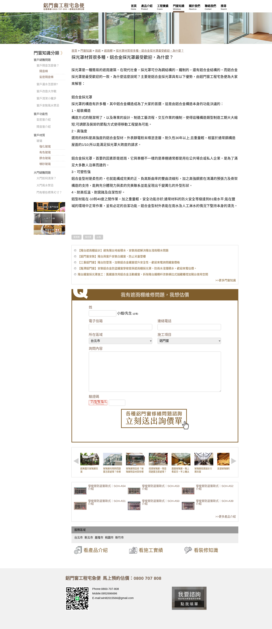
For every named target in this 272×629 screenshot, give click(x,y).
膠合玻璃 (45, 158)
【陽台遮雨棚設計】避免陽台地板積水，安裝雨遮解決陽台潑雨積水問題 (123, 250)
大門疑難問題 (42, 172)
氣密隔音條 (46, 77)
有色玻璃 (45, 152)
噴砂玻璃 (45, 164)
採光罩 (88, 237)
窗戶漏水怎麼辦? (47, 84)
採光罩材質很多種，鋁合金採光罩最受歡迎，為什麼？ (150, 50)
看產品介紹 (95, 550)
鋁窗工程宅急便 (63, 6)
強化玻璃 (45, 146)
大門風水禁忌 (45, 185)
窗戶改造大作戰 (46, 91)
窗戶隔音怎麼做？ (48, 65)
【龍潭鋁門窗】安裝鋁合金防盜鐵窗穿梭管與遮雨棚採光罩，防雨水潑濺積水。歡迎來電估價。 (137, 268)
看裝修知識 (206, 550)
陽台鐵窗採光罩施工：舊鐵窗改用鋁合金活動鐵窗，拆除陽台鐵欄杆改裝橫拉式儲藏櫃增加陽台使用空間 (143, 274)
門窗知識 (86, 50)
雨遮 (98, 50)
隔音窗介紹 (44, 126)
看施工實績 (151, 550)
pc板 (99, 237)
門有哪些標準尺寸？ (49, 192)
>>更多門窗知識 (225, 280)
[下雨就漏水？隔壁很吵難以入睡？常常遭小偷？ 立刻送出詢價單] (155, 419)
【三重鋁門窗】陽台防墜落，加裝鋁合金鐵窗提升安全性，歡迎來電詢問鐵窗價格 (129, 262)
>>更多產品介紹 (225, 516)
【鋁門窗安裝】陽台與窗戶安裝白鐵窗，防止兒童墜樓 (112, 256)
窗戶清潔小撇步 (46, 98)
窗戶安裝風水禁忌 (48, 105)
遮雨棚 (108, 50)
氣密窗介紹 (44, 119)
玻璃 (39, 141)
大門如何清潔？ (46, 178)
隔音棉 (43, 71)
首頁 (74, 50)
